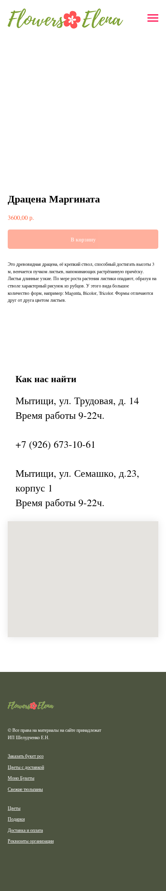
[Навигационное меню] (152, 18)
